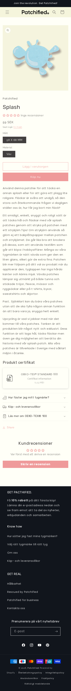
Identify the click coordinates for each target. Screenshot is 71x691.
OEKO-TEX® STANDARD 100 (39, 374)
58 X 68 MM (14, 139)
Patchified (33, 667)
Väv (9, 154)
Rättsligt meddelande (37, 683)
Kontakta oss (16, 608)
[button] (7, 12)
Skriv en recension (35, 464)
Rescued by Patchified (22, 592)
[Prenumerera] (56, 631)
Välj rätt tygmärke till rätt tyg (27, 544)
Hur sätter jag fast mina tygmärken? (32, 536)
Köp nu (35, 177)
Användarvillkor (29, 678)
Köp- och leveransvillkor (23, 561)
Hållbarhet (14, 584)
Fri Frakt (17, 127)
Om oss (12, 553)
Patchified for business (23, 600)
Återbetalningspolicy (30, 672)
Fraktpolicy (48, 678)
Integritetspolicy (55, 672)
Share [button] (10, 427)
